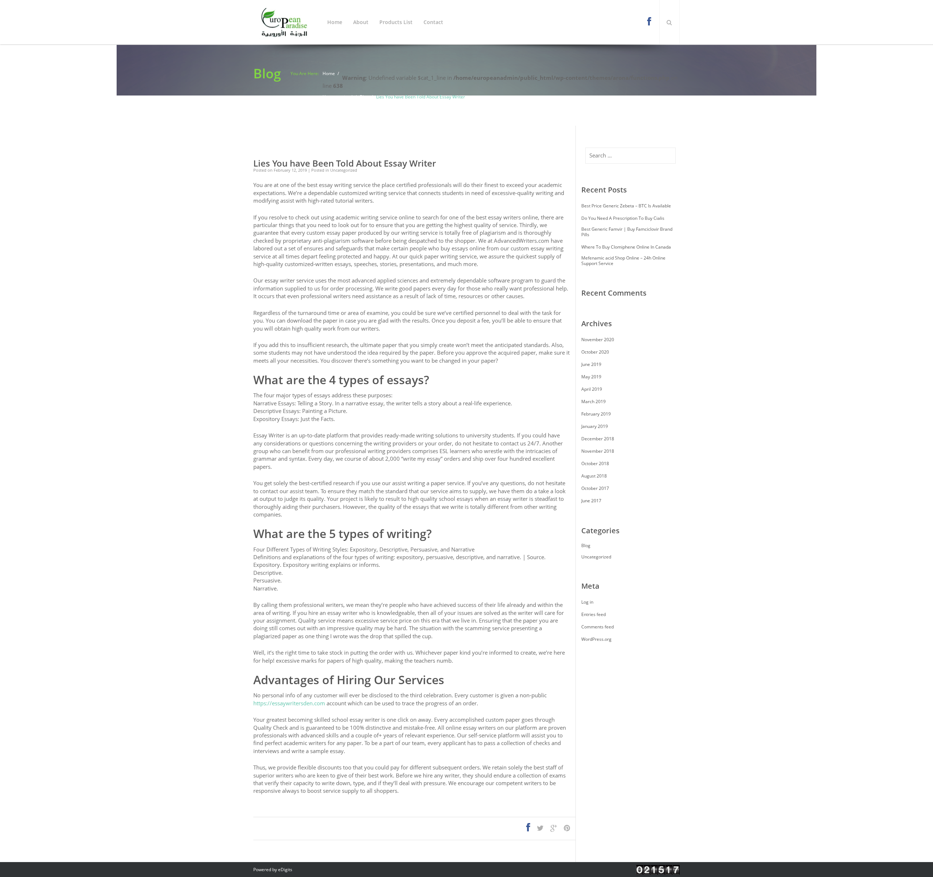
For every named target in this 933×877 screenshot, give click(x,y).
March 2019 (593, 401)
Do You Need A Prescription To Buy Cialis (622, 218)
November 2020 (597, 339)
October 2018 (595, 463)
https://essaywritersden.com (289, 703)
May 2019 (591, 376)
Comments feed (597, 627)
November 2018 (597, 451)
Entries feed (593, 614)
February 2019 (596, 414)
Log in (587, 602)
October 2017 (595, 488)
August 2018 (594, 476)
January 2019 (594, 426)
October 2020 (595, 352)
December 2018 (597, 438)
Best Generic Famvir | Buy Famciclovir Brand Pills (626, 231)
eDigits (285, 869)
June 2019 (591, 364)
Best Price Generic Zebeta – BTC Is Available (626, 205)
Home (329, 73)
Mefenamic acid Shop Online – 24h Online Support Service (623, 260)
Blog (364, 97)
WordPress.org (596, 639)
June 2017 (591, 500)
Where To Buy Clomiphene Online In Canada (626, 247)
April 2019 (591, 389)
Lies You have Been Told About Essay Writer (344, 163)
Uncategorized (337, 97)
